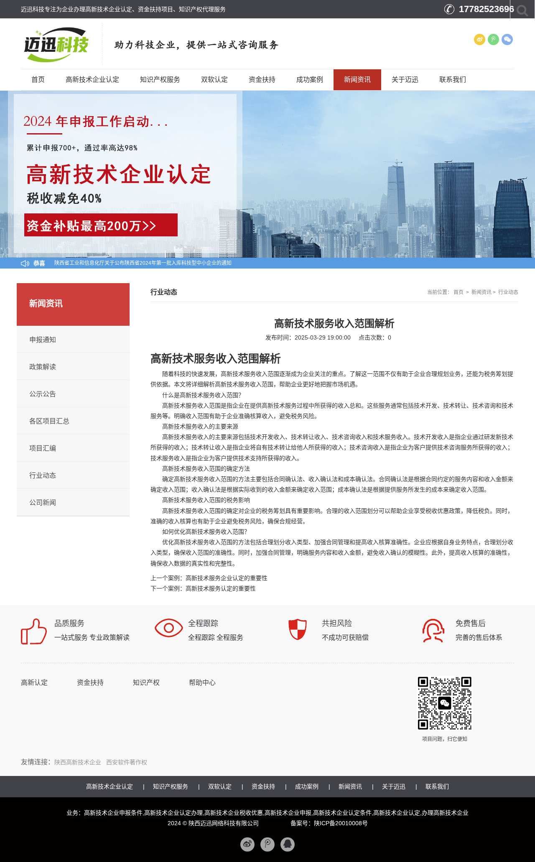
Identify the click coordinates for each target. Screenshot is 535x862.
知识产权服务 (160, 79)
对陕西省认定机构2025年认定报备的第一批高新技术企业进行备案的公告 (135, 263)
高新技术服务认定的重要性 (221, 588)
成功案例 (309, 79)
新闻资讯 (357, 79)
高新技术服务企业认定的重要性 (227, 578)
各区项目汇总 (49, 421)
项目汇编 (42, 448)
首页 (38, 79)
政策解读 (42, 366)
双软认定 (214, 79)
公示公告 (42, 394)
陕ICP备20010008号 (341, 823)
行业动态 (508, 292)
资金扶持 (262, 79)
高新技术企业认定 (92, 79)
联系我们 (452, 79)
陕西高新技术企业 (77, 762)
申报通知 (42, 339)
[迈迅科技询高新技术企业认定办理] (65, 43)
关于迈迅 (405, 79)
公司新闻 (42, 502)
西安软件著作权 (126, 762)
